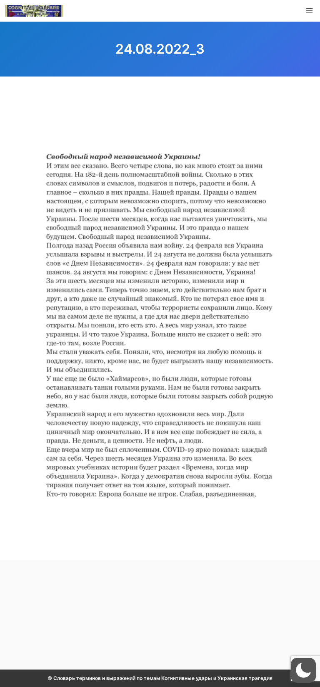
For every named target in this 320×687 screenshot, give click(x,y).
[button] (309, 11)
